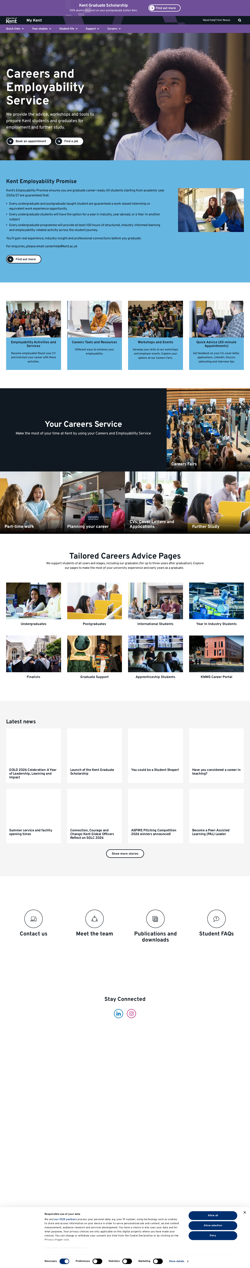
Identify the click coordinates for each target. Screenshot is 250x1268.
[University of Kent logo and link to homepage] (14, 20)
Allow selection (213, 1225)
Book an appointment (31, 141)
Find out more (26, 259)
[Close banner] (245, 1212)
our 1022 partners (65, 1219)
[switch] (97, 1261)
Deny (213, 1235)
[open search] (239, 20)
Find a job (71, 141)
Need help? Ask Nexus (216, 20)
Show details (176, 1261)
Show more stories (125, 854)
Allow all (213, 1215)
